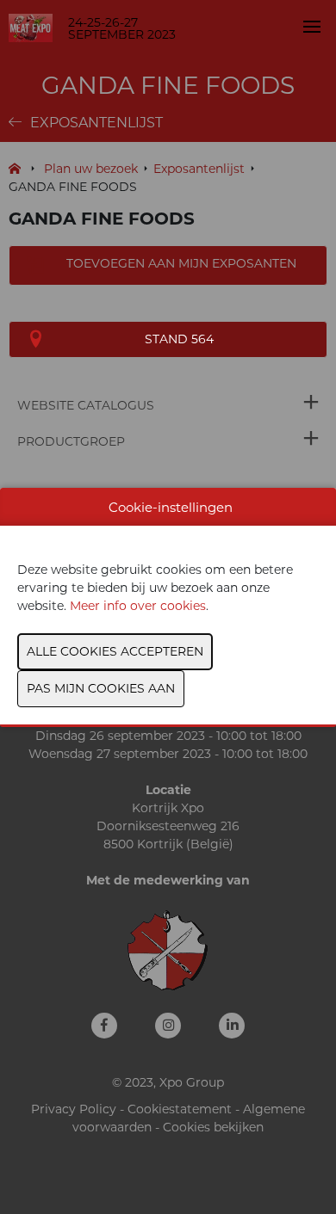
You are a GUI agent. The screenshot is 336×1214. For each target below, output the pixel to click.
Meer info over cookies (138, 605)
